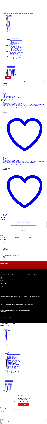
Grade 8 (8, 25)
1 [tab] (22, 230)
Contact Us (28, 310)
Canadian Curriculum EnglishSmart (16, 57)
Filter (31, 237)
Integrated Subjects (12, 304)
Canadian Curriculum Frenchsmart (16, 40)
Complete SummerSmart (14, 49)
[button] (5, 86)
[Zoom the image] (23, 272)
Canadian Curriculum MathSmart (16, 33)
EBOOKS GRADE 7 (11, 70)
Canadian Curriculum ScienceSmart (16, 52)
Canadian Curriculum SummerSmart (16, 47)
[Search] (3, 90)
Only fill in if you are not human (6, 414)
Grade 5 (8, 22)
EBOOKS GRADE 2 (11, 65)
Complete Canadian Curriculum (15, 46)
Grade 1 (8, 18)
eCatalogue (8, 77)
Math (8, 31)
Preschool (2, 296)
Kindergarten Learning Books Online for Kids (26, 105)
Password (2, 411)
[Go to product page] (25, 244)
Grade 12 (39, 296)
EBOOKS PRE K (10, 61)
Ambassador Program (13, 310)
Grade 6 (8, 23)
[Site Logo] (18, 13)
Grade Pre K (9, 16)
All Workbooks (17, 304)
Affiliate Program (7, 310)
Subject (36, 105)
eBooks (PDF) (8, 60)
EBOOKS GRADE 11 (11, 74)
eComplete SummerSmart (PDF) (15, 50)
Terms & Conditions (3, 319)
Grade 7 (8, 24)
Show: (1, 100)
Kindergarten (6, 296)
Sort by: (2, 99)
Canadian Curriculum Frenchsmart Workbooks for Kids (14, 104)
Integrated (9, 45)
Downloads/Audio (30, 304)
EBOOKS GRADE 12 (9, 389)
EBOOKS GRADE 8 (11, 71)
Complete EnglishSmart (14, 58)
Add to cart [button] (5, 112)
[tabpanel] (23, 224)
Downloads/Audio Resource (22, 310)
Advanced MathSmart (14, 32)
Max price (17, 237)
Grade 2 (8, 19)
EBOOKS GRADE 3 (11, 66)
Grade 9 (8, 26)
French (8, 39)
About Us (21, 304)
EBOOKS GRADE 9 (11, 72)
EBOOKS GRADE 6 (11, 69)
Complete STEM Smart (14, 48)
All (3, 104)
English (8, 56)
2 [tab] (24, 230)
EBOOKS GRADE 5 (11, 68)
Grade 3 (8, 20)
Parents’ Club (2, 310)
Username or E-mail (4, 408)
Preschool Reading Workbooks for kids (25, 162)
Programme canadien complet (15, 43)
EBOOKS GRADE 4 (11, 67)
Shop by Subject (9, 30)
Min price (2, 237)
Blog (17, 310)
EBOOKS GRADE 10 (11, 73)
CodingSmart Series (13, 34)
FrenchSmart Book (13, 42)
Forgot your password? (4, 421)
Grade (16, 105)
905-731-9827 (4, 283)
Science (8, 51)
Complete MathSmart (13, 35)
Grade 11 (9, 28)
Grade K (8, 17)
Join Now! (4, 267)
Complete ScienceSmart (14, 53)
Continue (6, 325)
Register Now (23, 404)
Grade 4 (8, 21)
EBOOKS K (9, 62)
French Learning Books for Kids (9, 105)
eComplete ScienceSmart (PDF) (15, 55)
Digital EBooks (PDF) (14, 38)
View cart (2, 325)
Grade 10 (9, 27)
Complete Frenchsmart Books (15, 41)
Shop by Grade (9, 15)
